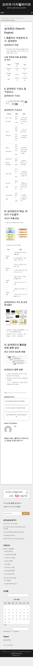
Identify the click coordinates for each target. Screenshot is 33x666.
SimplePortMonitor (9, 583)
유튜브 (11, 645)
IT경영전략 (7, 551)
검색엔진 (10, 392)
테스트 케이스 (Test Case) (10, 523)
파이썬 (6, 580)
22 (28, 616)
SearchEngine (17, 392)
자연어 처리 (10, 382)
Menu (2, 12)
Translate (16, 631)
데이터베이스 (8, 567)
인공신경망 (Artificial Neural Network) (13, 532)
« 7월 (4, 624)
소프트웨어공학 (8, 554)
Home (2, 18)
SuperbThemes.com (16, 653)
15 (28, 612)
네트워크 (6, 561)
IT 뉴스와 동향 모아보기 (12, 503)
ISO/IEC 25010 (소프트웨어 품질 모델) (13, 538)
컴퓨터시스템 (9, 18)
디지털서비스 (18, 18)
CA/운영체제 (7, 570)
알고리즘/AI (7, 574)
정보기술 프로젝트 (8, 578)
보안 (5, 564)
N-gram (24, 392)
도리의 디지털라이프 (16, 4)
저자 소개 (6, 645)
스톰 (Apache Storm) (9, 535)
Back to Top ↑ (16, 655)
